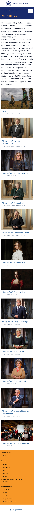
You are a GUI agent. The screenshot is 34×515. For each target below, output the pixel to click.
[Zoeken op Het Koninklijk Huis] (30, 11)
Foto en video (13, 11)
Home (5, 11)
